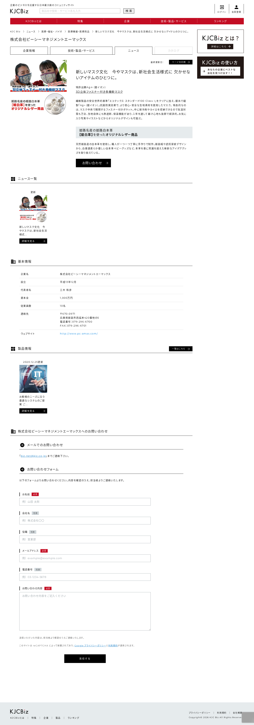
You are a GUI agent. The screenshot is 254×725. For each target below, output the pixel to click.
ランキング (220, 21)
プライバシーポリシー (200, 713)
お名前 (29, 494)
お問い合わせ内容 (36, 588)
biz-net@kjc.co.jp (33, 456)
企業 (127, 21)
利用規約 (113, 645)
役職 (28, 531)
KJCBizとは (34, 21)
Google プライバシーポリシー (90, 645)
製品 (58, 717)
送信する (85, 658)
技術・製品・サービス (173, 21)
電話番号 (31, 569)
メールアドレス (34, 550)
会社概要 (237, 713)
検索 (129, 10)
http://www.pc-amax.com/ (79, 333)
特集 (80, 21)
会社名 (29, 513)
